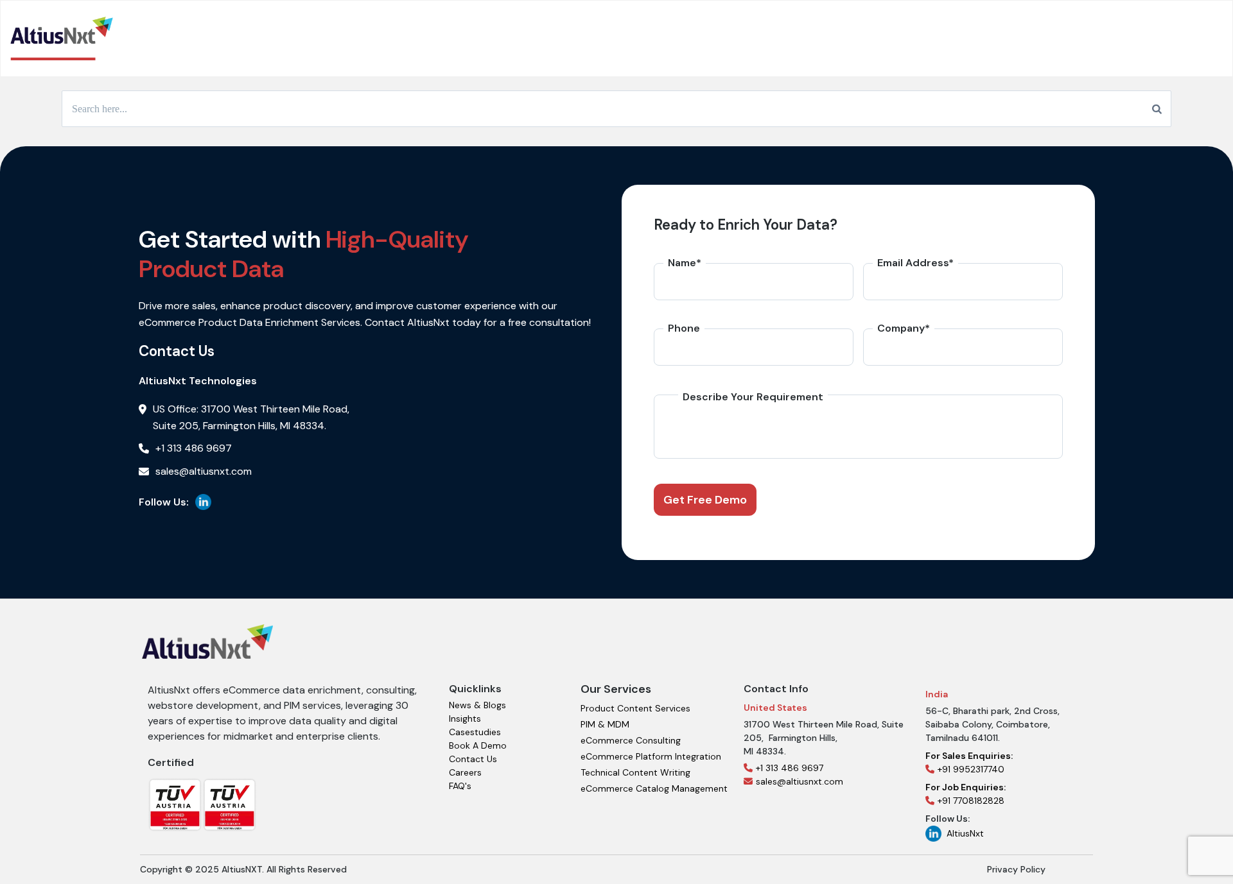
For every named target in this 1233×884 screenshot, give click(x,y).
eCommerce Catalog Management (654, 788)
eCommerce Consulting (631, 740)
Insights (465, 718)
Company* (903, 328)
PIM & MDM (605, 724)
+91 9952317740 (969, 762)
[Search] (1156, 109)
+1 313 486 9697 (789, 768)
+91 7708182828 (965, 793)
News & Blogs (477, 705)
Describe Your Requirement (753, 397)
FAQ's (460, 786)
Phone (684, 328)
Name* (684, 262)
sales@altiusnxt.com (799, 781)
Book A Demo (478, 745)
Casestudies (475, 732)
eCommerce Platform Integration (651, 756)
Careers (465, 772)
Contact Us (473, 759)
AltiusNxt (965, 833)
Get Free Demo (705, 499)
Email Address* (915, 262)
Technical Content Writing (635, 772)
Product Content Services (635, 708)
